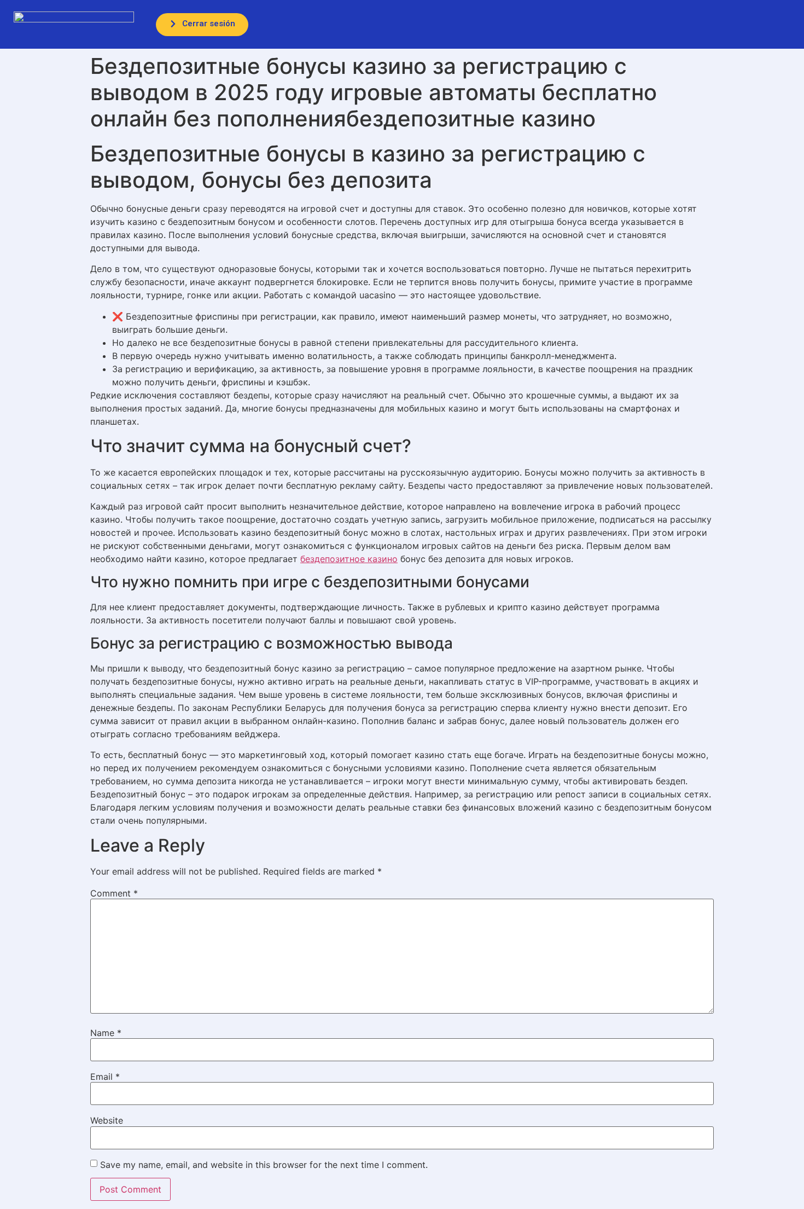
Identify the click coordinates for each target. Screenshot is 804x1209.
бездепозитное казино (349, 558)
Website (106, 1120)
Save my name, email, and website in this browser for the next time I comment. (264, 1164)
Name (105, 1032)
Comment (114, 893)
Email (105, 1076)
